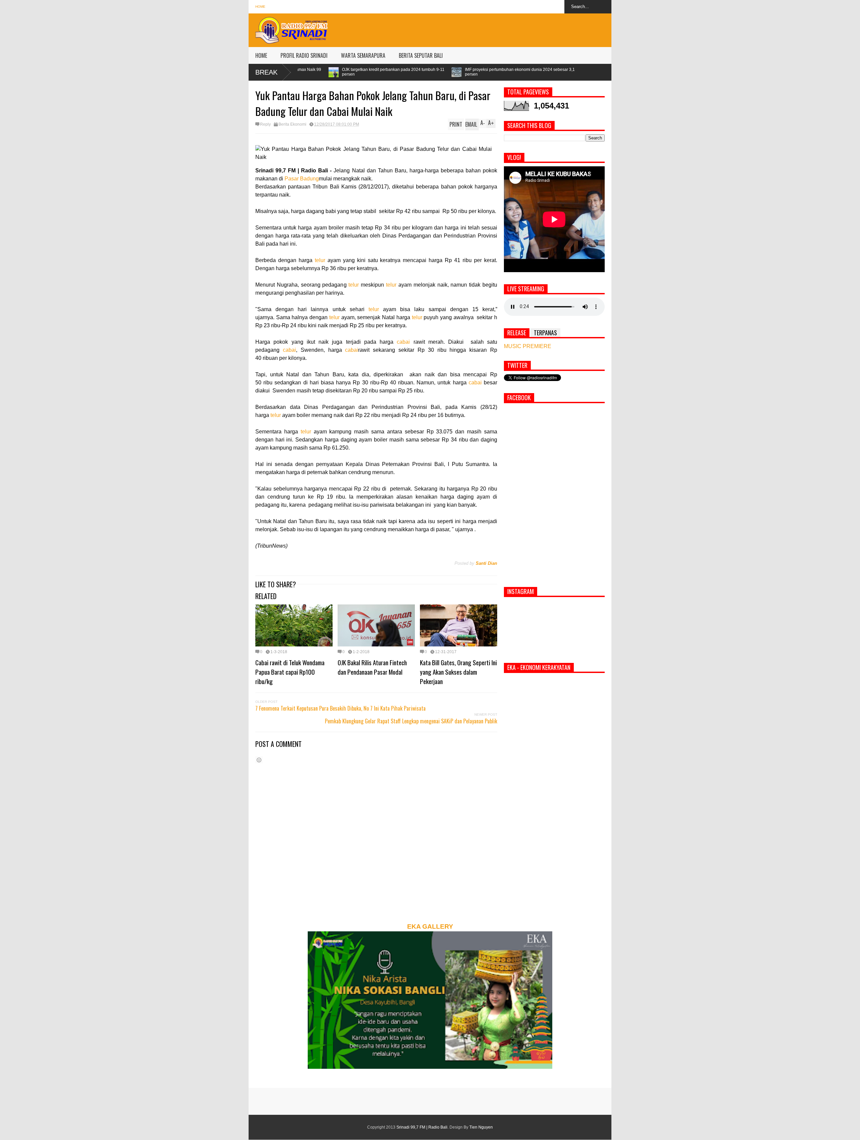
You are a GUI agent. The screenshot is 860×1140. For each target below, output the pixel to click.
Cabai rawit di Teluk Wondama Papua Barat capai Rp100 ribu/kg (290, 672)
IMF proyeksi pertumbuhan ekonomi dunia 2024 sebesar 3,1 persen (421, 72)
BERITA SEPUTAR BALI (421, 55)
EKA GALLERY (430, 926)
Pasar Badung (302, 178)
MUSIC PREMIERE (527, 346)
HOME (261, 55)
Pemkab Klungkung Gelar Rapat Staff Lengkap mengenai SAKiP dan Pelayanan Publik (411, 721)
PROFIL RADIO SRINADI (304, 55)
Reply (265, 124)
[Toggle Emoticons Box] (259, 759)
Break (266, 72)
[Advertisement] (489, 28)
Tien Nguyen (481, 1127)
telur (320, 260)
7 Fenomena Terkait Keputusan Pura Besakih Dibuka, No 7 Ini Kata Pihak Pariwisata (340, 708)
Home (260, 6)
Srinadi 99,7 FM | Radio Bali (421, 1127)
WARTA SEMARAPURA (363, 55)
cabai (403, 342)
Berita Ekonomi (292, 124)
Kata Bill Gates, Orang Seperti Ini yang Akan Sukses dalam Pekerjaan (458, 672)
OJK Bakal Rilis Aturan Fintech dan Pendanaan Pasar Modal (372, 667)
